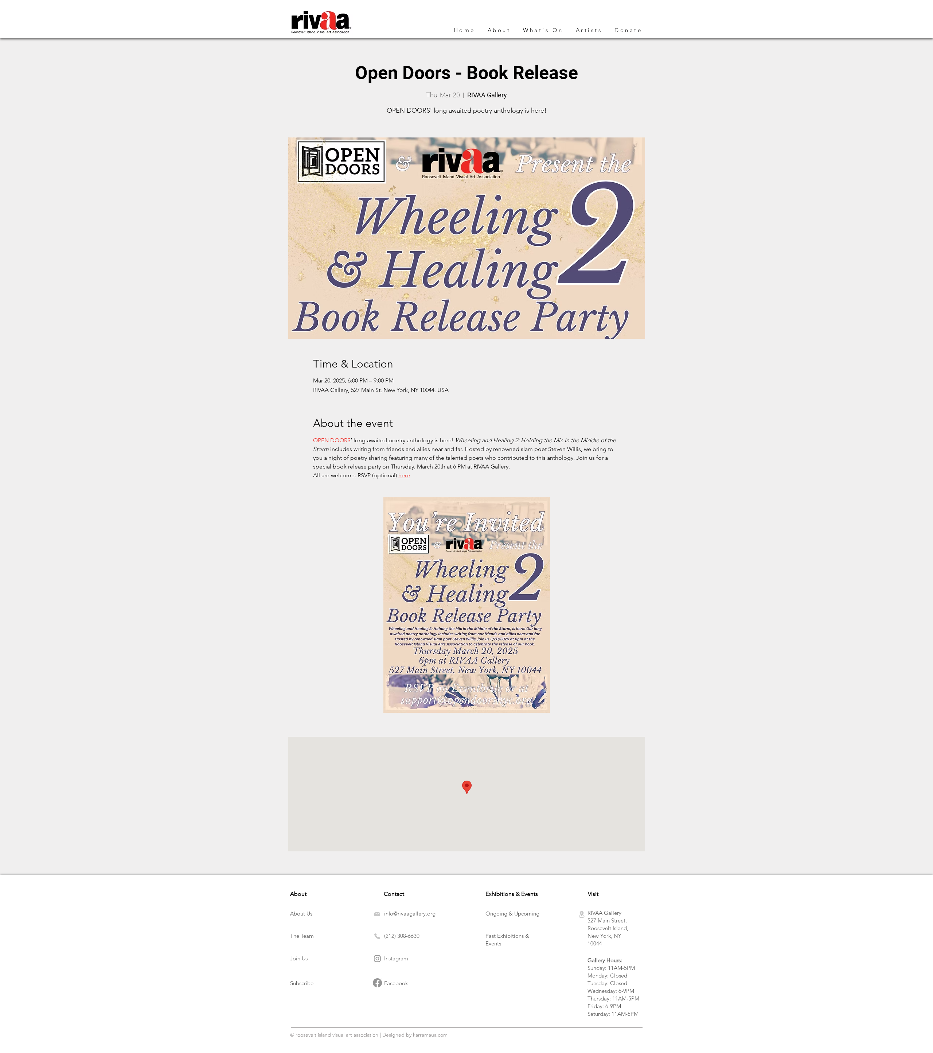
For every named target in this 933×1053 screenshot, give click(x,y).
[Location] (581, 914)
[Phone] (377, 936)
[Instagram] (377, 958)
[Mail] (378, 914)
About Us (301, 913)
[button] (543, 30)
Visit (593, 893)
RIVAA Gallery (604, 912)
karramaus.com (430, 1034)
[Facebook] (377, 982)
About (298, 893)
